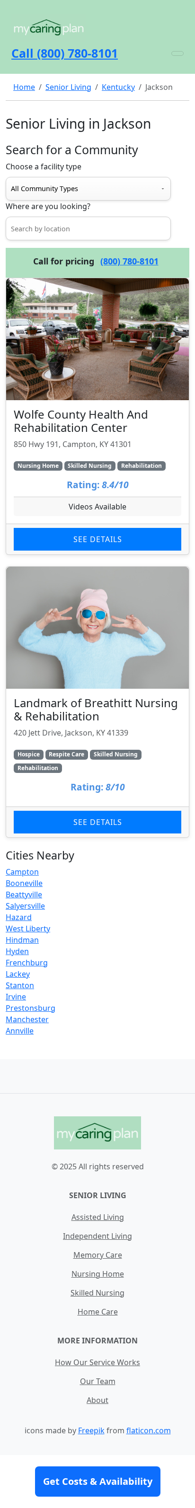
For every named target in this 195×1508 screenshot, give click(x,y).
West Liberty (28, 928)
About (97, 1400)
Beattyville (24, 894)
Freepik (91, 1430)
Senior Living (68, 87)
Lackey (18, 974)
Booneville (24, 883)
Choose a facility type (43, 166)
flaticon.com (148, 1430)
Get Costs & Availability (97, 1481)
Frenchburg (27, 962)
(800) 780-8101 (129, 261)
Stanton (20, 985)
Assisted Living (97, 1217)
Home (24, 87)
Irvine (16, 996)
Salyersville (25, 906)
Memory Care (97, 1255)
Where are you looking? (48, 206)
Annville (20, 1031)
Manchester (27, 1019)
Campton (22, 872)
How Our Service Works (97, 1362)
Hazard (19, 917)
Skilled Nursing (97, 1293)
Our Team (97, 1381)
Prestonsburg (30, 1008)
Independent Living (97, 1236)
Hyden (17, 951)
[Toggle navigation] (177, 53)
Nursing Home (97, 1274)
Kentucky (118, 87)
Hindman (22, 940)
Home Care (98, 1311)
